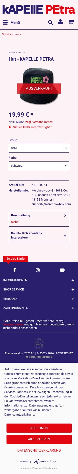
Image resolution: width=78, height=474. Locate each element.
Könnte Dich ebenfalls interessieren (26, 235)
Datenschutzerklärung (39, 450)
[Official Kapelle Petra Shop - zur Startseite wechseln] (39, 8)
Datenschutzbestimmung (45, 468)
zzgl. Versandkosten (39, 122)
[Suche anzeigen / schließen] (50, 23)
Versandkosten (13, 324)
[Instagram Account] (38, 270)
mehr (14, 222)
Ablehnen (39, 428)
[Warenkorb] (71, 23)
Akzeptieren (39, 439)
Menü (15, 22)
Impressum (26, 468)
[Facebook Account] (14, 270)
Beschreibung (20, 215)
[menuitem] (11, 23)
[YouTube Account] (62, 270)
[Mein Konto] (60, 23)
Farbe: (13, 157)
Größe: (13, 140)
